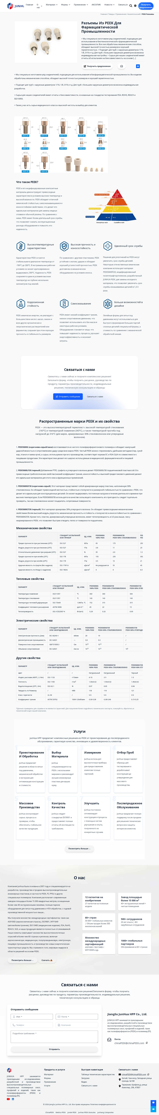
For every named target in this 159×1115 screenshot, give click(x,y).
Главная (29, 4)
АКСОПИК (96, 4)
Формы (64, 4)
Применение (80, 4)
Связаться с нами (95, 396)
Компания (66, 1025)
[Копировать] (146, 1043)
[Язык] (135, 6)
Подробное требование (24, 1033)
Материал (50, 4)
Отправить (54, 1049)
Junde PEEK (72, 1112)
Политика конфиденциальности (103, 1104)
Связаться (123, 4)
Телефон (20, 1025)
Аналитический (134, 14)
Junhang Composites (105, 1112)
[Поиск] (130, 5)
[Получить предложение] (153, 1103)
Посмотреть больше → (79, 848)
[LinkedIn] (13, 1099)
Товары (111, 14)
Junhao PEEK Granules (87, 1112)
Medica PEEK (61, 1112)
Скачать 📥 (47, 960)
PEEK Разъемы (148, 14)
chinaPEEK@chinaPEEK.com (129, 1043)
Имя (18, 1016)
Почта (64, 1016)
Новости (108, 4)
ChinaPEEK (49, 1112)
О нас (38, 6)
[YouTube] (8, 1099)
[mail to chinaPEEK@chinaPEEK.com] (153, 1109)
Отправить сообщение (69, 396)
